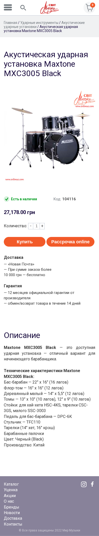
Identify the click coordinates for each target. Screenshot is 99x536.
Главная (10, 23)
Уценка (11, 489)
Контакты (13, 524)
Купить (25, 241)
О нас (9, 501)
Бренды (11, 507)
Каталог (11, 484)
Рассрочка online (70, 241)
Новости (12, 512)
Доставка (13, 518)
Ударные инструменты (39, 23)
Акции (10, 495)
